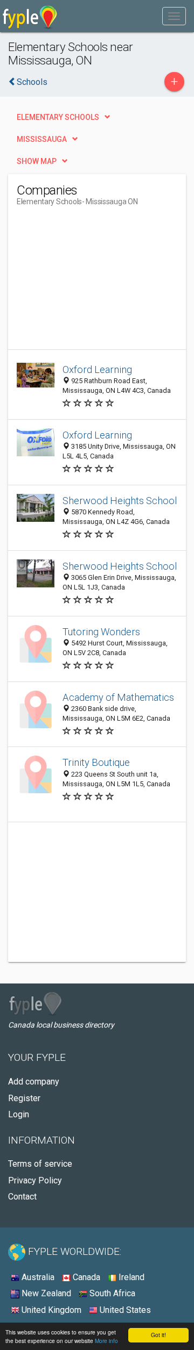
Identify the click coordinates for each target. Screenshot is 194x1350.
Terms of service (40, 1164)
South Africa (111, 1293)
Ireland (130, 1277)
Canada (85, 1277)
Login (18, 1114)
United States (124, 1310)
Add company (33, 1081)
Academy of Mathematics (118, 697)
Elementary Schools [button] (58, 117)
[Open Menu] (174, 16)
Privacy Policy (35, 1180)
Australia (36, 1277)
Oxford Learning (97, 369)
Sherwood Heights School (120, 500)
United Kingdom (50, 1310)
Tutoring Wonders (101, 631)
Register (24, 1098)
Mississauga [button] (42, 139)
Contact (22, 1196)
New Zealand (45, 1293)
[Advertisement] (97, 282)
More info (106, 1341)
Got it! (158, 1335)
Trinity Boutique (96, 762)
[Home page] (30, 16)
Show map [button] (37, 161)
